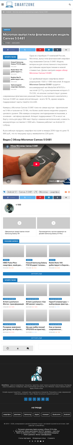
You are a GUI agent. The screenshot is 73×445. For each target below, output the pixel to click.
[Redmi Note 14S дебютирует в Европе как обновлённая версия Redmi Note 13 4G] (6, 72)
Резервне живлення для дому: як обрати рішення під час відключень (12, 328)
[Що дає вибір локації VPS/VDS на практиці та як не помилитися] (36, 315)
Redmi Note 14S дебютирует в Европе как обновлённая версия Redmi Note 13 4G (18, 71)
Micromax (43, 192)
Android (8, 12)
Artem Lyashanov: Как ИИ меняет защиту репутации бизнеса (36, 303)
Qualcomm (56, 414)
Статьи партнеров (9, 298)
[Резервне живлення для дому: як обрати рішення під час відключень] (13, 315)
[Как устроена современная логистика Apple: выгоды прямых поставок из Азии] (59, 315)
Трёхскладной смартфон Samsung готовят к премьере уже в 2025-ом (18, 86)
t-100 (18, 205)
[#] (29, 441)
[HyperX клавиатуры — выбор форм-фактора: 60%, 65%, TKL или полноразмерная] (59, 290)
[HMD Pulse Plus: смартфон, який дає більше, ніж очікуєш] (13, 251)
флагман (17, 414)
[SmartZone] (20, 4)
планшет (45, 414)
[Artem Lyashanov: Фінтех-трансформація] (13, 290)
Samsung (27, 414)
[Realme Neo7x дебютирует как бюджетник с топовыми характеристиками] (6, 79)
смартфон (54, 192)
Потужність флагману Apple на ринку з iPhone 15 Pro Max (37, 429)
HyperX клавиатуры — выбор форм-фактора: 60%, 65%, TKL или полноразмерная (59, 303)
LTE (35, 192)
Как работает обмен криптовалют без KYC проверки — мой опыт (37, 431)
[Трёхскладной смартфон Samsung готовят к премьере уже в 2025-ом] (6, 87)
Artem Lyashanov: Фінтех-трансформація (13, 303)
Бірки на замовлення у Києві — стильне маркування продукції (37, 433)
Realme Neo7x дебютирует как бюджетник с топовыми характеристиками (18, 78)
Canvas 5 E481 (25, 192)
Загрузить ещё (36, 274)
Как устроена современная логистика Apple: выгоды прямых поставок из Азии (57, 328)
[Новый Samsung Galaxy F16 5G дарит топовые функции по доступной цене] (6, 64)
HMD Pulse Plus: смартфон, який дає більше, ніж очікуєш (12, 264)
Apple (37, 414)
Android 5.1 (12, 192)
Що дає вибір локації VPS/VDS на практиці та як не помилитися (35, 328)
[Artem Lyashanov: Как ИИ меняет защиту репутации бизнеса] (36, 290)
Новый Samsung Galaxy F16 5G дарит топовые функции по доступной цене (19, 63)
